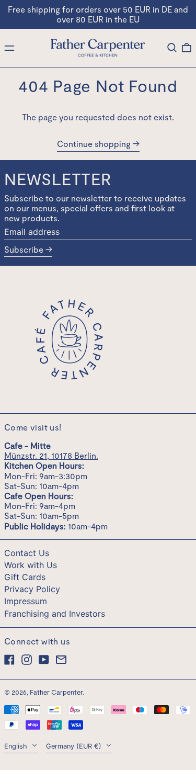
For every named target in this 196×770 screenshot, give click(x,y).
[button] (172, 47)
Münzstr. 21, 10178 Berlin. (51, 455)
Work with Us (30, 565)
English (16, 746)
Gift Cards (24, 577)
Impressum (25, 601)
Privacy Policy (32, 589)
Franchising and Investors (54, 613)
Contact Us (26, 553)
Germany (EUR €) (74, 746)
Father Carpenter (56, 692)
